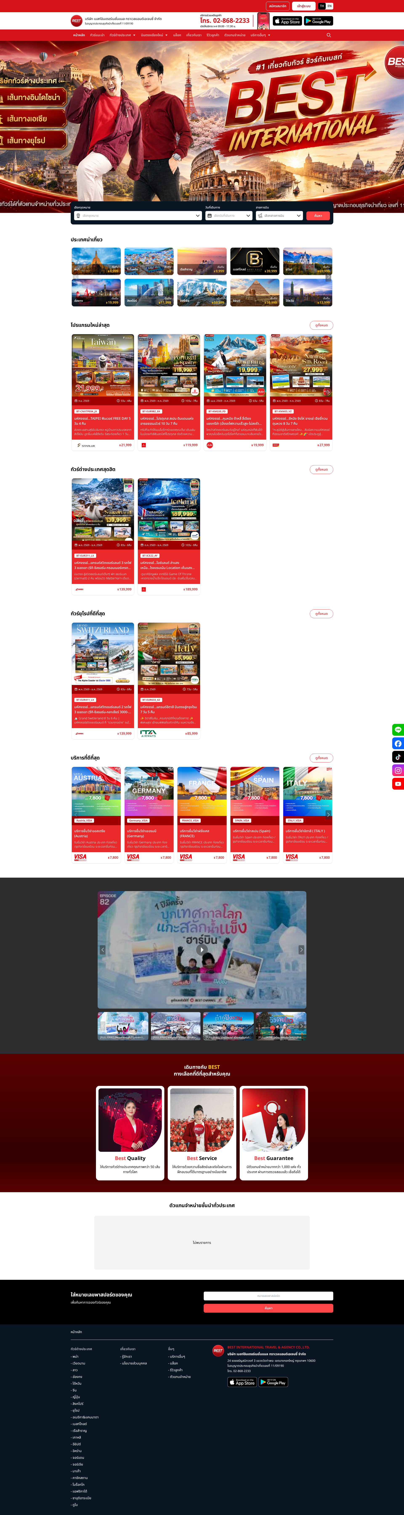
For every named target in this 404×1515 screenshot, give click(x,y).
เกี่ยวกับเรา (194, 35)
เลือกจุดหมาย (82, 208)
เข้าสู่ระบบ (304, 6)
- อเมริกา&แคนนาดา (85, 1417)
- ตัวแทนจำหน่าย (179, 1376)
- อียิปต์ (76, 1444)
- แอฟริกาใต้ (79, 1491)
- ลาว (74, 1370)
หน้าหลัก (79, 35)
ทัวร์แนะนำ (97, 35)
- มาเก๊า (76, 1471)
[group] (96, 261)
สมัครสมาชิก (277, 6)
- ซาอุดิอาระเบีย (81, 1498)
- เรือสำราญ (79, 1430)
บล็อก (177, 35)
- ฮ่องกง (76, 1376)
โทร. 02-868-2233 (225, 21)
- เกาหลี (76, 1437)
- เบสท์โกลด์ (79, 1424)
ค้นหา (318, 215)
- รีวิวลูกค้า (175, 1370)
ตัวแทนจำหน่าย (235, 35)
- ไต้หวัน (76, 1383)
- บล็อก (173, 1363)
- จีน (74, 1390)
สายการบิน (262, 208)
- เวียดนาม (78, 1363)
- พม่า (74, 1356)
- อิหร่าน (76, 1451)
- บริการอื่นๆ (176, 1356)
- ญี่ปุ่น (75, 1397)
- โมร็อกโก (78, 1484)
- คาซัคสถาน (79, 1477)
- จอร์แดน (77, 1457)
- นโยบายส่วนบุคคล (133, 1363)
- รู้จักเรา (126, 1356)
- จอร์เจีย (77, 1464)
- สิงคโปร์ (77, 1403)
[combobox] (138, 215)
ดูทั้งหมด (321, 325)
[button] (328, 277)
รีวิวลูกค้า (213, 35)
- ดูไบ (74, 1504)
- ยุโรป (75, 1410)
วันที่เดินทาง (212, 208)
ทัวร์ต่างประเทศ (81, 1349)
